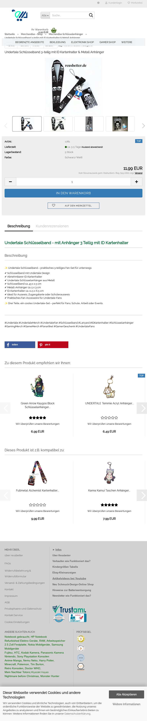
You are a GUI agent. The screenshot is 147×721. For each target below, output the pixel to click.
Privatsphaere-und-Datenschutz (23, 608)
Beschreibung (18, 226)
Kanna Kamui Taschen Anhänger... (109, 490)
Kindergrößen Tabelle (65, 566)
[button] (98, 4)
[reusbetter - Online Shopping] (20, 15)
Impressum (11, 595)
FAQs (8, 563)
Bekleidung (57, 42)
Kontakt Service (14, 615)
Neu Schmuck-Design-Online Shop (73, 584)
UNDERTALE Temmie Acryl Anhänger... (109, 403)
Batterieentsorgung (80, 590)
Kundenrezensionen (52, 226)
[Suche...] (91, 15)
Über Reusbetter (61, 555)
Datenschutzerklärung (77, 713)
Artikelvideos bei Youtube (69, 578)
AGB (7, 602)
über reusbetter (14, 555)
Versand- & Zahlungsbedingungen (25, 582)
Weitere (126, 42)
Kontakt (9, 589)
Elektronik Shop (82, 42)
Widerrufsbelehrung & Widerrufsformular (18, 573)
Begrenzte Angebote (29, 42)
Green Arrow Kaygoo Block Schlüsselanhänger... (37, 405)
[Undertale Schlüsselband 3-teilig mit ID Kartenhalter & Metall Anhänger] (73, 86)
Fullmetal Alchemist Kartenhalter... (37, 490)
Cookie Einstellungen (17, 622)
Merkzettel (136, 3)
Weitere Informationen (126, 704)
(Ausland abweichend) (92, 147)
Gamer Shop (108, 42)
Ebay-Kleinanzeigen (64, 572)
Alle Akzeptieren (126, 694)
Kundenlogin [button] (114, 3)
